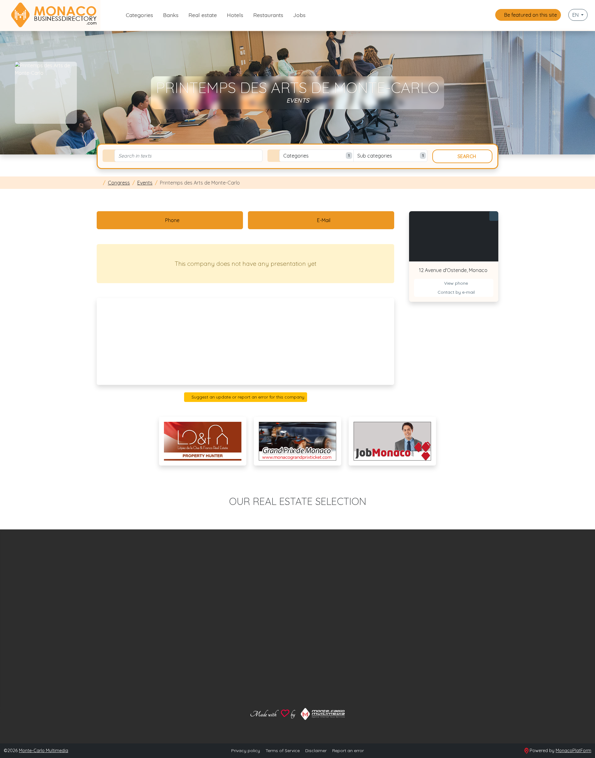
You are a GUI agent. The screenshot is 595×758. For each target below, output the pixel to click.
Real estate (202, 14)
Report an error (348, 750)
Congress (119, 183)
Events (144, 183)
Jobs (299, 14)
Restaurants (268, 14)
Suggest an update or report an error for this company (247, 397)
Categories (139, 14)
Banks (170, 14)
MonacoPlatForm (573, 750)
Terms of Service (283, 750)
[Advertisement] (245, 341)
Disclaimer (316, 750)
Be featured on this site (530, 15)
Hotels (235, 14)
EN (576, 15)
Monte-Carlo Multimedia (43, 750)
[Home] (98, 183)
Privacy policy (245, 750)
